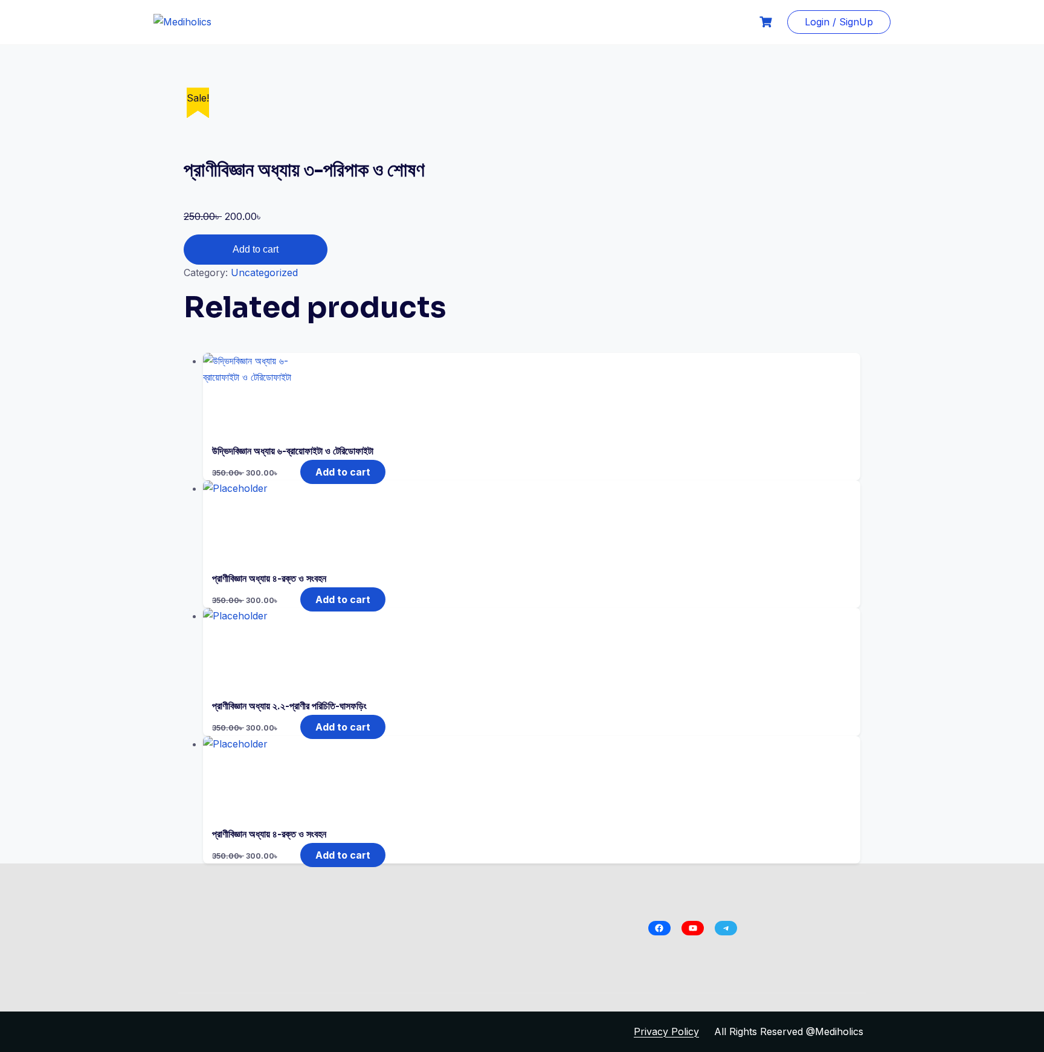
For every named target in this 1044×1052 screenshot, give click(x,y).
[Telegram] (726, 928)
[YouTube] (693, 928)
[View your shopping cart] (767, 22)
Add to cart (256, 249)
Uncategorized (264, 272)
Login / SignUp (839, 22)
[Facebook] (659, 928)
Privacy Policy (666, 1031)
